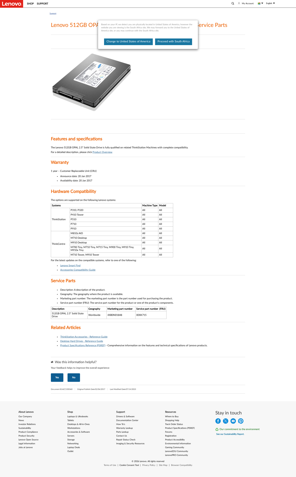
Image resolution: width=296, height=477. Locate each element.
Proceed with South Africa (174, 41)
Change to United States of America (128, 41)
